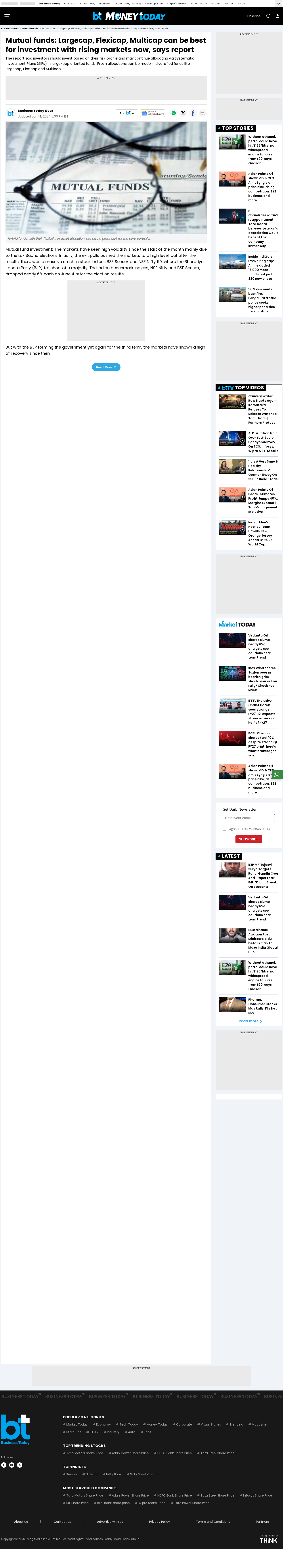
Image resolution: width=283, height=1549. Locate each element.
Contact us (62, 1521)
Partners (262, 1521)
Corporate (184, 1424)
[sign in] (277, 16)
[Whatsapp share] (174, 113)
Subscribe (253, 16)
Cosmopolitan (154, 3)
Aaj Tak (228, 3)
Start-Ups (73, 1432)
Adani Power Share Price (130, 1453)
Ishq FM (215, 3)
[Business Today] (129, 16)
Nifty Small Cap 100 (144, 1474)
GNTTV (241, 3)
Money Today (157, 1424)
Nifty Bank (113, 1474)
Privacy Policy (159, 1521)
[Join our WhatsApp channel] (276, 778)
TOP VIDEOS (249, 388)
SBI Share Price (77, 1503)
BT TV (94, 1432)
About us (21, 1521)
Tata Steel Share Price (218, 1453)
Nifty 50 (92, 1474)
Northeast (105, 3)
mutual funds (30, 28)
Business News (10, 28)
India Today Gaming (128, 3)
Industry (113, 1432)
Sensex (71, 1474)
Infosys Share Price (257, 1495)
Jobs (147, 1432)
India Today (87, 3)
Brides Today (199, 3)
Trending (236, 1424)
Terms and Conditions (213, 1521)
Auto (131, 1432)
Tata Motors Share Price (84, 1453)
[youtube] (11, 1465)
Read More (104, 367)
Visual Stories (211, 1424)
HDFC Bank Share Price (174, 1453)
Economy (103, 1424)
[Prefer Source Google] (127, 113)
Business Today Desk (35, 110)
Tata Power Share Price (192, 1503)
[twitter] (19, 1465)
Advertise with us (110, 1521)
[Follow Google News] (152, 113)
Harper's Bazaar (177, 3)
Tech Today (128, 1424)
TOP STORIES (238, 128)
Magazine (259, 1424)
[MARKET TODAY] (237, 624)
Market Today (77, 1424)
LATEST (231, 856)
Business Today (49, 3)
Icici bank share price (113, 1503)
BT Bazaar (70, 3)
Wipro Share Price (151, 1503)
